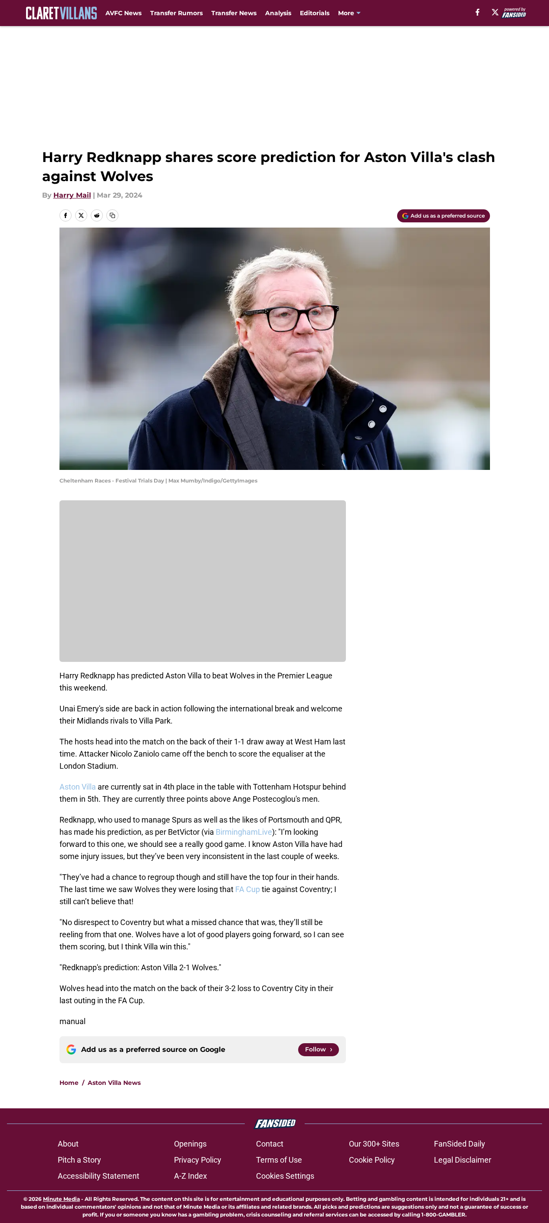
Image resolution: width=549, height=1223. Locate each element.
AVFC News (123, 13)
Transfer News (233, 13)
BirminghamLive (244, 831)
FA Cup (247, 889)
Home (69, 1083)
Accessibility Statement (98, 1175)
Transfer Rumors (176, 13)
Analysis (278, 13)
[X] (495, 12)
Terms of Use (279, 1159)
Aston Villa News (114, 1083)
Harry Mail (72, 195)
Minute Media (61, 1199)
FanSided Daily (459, 1143)
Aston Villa (77, 786)
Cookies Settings (285, 1175)
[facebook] (478, 12)
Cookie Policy (372, 1159)
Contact (269, 1143)
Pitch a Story (79, 1159)
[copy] (112, 215)
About (68, 1143)
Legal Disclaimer (462, 1159)
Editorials (314, 13)
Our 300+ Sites (374, 1143)
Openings (190, 1143)
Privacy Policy (197, 1159)
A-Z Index (190, 1175)
